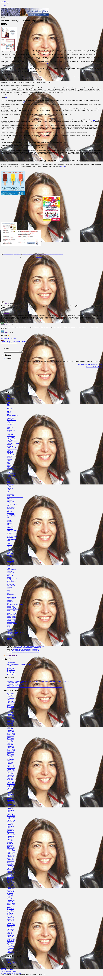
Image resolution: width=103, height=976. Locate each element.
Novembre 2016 (11, 852)
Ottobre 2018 (10, 819)
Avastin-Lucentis (11, 420)
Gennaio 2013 (10, 919)
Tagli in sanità (10, 594)
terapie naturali (11, 598)
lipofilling (9, 521)
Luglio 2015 (10, 875)
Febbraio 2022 (10, 763)
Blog (5, 5)
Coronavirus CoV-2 (12, 447)
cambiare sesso (11, 430)
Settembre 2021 (11, 771)
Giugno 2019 (10, 808)
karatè (8, 502)
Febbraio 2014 (10, 900)
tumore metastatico (12, 623)
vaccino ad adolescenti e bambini (54, 254)
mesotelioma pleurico (12, 536)
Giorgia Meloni (17, 254)
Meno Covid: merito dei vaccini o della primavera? (14, 341)
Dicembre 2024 (11, 717)
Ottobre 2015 (10, 871)
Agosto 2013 (10, 909)
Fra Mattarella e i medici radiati (15, 682)
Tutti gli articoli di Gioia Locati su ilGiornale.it (90, 364)
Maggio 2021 (10, 776)
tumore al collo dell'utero (13, 609)
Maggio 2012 (10, 930)
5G (8, 395)
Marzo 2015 (10, 881)
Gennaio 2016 (10, 866)
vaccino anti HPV (11, 630)
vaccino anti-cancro (12, 633)
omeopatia (9, 545)
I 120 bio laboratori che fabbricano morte (17, 684)
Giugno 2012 (10, 929)
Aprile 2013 (10, 914)
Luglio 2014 (10, 893)
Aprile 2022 (10, 760)
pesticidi (9, 555)
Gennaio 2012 (10, 936)
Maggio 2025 (10, 710)
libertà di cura (10, 513)
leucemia (9, 511)
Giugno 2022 (10, 757)
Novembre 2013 (11, 904)
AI (7, 401)
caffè (8, 428)
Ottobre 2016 (10, 853)
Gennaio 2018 (10, 832)
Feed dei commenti (12, 962)
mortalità (9, 542)
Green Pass (10, 485)
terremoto (9, 600)
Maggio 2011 (10, 948)
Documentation (11, 662)
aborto (8, 396)
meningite (9, 533)
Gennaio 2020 (10, 800)
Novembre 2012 (11, 922)
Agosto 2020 (10, 789)
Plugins (9, 665)
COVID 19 (10, 452)
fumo (8, 481)
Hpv (8, 491)
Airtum (9, 405)
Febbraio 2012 (10, 935)
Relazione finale (11, 667)
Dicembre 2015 (11, 868)
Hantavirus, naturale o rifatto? (14, 685)
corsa (8, 450)
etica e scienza (10, 469)
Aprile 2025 (10, 711)
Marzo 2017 (10, 846)
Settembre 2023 (11, 737)
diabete (9, 457)
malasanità (9, 523)
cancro (8, 431)
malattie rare (10, 526)
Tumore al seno (11, 614)
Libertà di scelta (11, 514)
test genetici (10, 601)
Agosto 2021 (10, 772)
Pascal (8, 552)
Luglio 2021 (10, 773)
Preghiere (9, 556)
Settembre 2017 (11, 837)
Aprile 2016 (10, 862)
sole (8, 582)
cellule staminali (11, 436)
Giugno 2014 (10, 894)
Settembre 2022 (11, 753)
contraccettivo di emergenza (14, 443)
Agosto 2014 (10, 891)
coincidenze (10, 440)
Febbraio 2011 (10, 952)
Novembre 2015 (11, 869)
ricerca (8, 566)
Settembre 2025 (11, 705)
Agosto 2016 (10, 856)
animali (9, 412)
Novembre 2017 (11, 834)
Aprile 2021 (10, 778)
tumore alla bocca (11, 616)
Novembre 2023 (11, 734)
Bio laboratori (10, 423)
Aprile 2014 (10, 897)
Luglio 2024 (10, 723)
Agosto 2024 (10, 721)
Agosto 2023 (10, 739)
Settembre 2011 (11, 942)
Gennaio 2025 (10, 715)
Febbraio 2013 (10, 917)
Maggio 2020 (10, 794)
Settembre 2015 (11, 872)
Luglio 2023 (10, 740)
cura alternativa (11, 454)
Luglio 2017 (10, 840)
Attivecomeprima (11, 417)
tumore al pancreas (12, 611)
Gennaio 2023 (10, 747)
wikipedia (9, 638)
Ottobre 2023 (10, 736)
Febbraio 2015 (10, 882)
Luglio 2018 (10, 823)
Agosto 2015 (10, 874)
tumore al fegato (11, 610)
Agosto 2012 (10, 926)
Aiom (8, 402)
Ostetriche (9, 549)
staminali (9, 587)
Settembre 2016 (11, 855)
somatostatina (10, 584)
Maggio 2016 (10, 861)
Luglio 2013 (10, 910)
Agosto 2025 (10, 707)
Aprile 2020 (10, 795)
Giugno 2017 (10, 842)
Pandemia (9, 550)
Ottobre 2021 (10, 769)
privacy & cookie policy (7, 969)
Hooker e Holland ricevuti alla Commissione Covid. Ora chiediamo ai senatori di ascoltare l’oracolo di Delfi (34, 687)
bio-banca (9, 424)
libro (8, 517)
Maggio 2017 (10, 843)
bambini (9, 421)
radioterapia (10, 565)
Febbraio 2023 (10, 746)
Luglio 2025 (10, 708)
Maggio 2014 (10, 896)
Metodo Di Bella (11, 539)
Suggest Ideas (10, 668)
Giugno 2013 (10, 912)
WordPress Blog (11, 673)
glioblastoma (10, 484)
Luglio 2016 (10, 858)
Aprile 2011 (10, 949)
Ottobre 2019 (10, 804)
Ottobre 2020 (10, 787)
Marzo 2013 (10, 916)
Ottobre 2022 (10, 752)
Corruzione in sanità (12, 449)
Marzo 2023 (10, 744)
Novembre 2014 (11, 887)
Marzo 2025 (10, 712)
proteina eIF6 (10, 561)
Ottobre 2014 (10, 888)
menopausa (10, 534)
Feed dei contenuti (11, 961)
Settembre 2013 (11, 907)
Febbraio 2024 (10, 730)
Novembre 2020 (11, 785)
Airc (8, 404)
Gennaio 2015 (10, 884)
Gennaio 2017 (10, 849)
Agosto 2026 (10, 694)
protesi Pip (9, 564)
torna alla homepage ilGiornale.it (9, 971)
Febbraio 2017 (10, 848)
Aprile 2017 (10, 845)
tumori (8, 625)
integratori (9, 498)
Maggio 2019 (10, 810)
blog (8, 425)
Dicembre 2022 (11, 749)
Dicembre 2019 (11, 801)
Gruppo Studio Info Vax (28, 254)
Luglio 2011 (10, 945)
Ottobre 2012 (10, 923)
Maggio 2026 (10, 698)
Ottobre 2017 (10, 836)
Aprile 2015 (10, 880)
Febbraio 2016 (10, 865)
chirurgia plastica (11, 439)
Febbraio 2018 (10, 830)
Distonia (9, 460)
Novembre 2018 (11, 817)
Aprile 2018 (10, 827)
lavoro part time (11, 507)
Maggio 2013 (10, 913)
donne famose (10, 463)
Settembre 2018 (11, 820)
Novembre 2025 (11, 704)
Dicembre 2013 (11, 903)
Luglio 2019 (10, 807)
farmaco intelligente (12, 475)
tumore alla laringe (11, 617)
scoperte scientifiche (12, 578)
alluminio (9, 409)
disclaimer (3, 968)
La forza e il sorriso (12, 504)
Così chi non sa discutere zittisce (9, 343)
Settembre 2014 (11, 890)
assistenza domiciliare (12, 415)
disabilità (9, 459)
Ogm (8, 543)
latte (8, 505)
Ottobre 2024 (10, 720)
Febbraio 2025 (10, 714)
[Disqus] (51, 279)
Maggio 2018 (10, 826)
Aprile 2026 (10, 699)
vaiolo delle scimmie (12, 635)
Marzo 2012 (10, 933)
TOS (8, 603)
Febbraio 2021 (10, 781)
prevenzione (10, 558)
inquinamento (10, 495)
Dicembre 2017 (11, 833)
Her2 (8, 489)
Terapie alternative (11, 597)
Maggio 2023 (10, 741)
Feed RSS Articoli (5, 973)
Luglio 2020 (10, 791)
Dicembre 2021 (11, 766)
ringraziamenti (10, 572)
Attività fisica (10, 418)
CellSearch (10, 434)
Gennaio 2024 (10, 731)
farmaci (9, 472)
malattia (9, 524)
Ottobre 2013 (10, 906)
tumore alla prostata (12, 619)
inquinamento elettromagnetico (15, 497)
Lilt (8, 518)
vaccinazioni (39, 257)
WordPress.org (11, 963)
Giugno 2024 (10, 724)
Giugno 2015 (10, 877)
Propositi (9, 559)
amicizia (9, 411)
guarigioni (9, 486)
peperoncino (10, 553)
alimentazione (10, 408)
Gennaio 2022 (10, 765)
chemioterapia (10, 437)
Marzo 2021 (10, 779)
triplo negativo (10, 606)
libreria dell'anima (11, 516)
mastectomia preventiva (13, 530)
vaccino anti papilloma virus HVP (15, 632)
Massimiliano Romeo (40, 254)
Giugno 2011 (10, 946)
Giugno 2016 (10, 859)
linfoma (9, 520)
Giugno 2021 (10, 775)
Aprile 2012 (10, 932)
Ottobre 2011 (10, 941)
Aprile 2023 (10, 743)
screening (9, 579)
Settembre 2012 (11, 925)
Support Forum (11, 670)
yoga (8, 639)
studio (8, 591)
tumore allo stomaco (12, 620)
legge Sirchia (10, 508)
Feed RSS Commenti (15, 973)
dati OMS (9, 456)
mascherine (10, 529)
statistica (9, 588)
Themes (9, 671)
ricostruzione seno (11, 569)
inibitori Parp (10, 494)
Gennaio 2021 (10, 782)
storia (8, 590)
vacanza (9, 626)
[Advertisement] (16, 379)
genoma (9, 482)
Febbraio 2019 (10, 813)
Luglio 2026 (10, 695)
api (8, 414)
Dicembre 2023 (11, 733)
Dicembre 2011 (11, 938)
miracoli (9, 540)
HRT (8, 492)
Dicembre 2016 (11, 850)
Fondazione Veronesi (12, 479)
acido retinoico (11, 398)
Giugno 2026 (10, 696)
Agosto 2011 (10, 944)
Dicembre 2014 (11, 885)
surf (8, 593)
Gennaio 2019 (10, 814)
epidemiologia (10, 466)
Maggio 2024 (10, 725)
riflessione (9, 571)
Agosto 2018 (10, 821)
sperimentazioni (11, 585)
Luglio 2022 (10, 756)
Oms (8, 546)
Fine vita (9, 478)
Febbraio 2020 (10, 798)
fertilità (9, 476)
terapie (8, 595)
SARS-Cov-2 (10, 575)
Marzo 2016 (10, 864)
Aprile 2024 (10, 727)
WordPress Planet (11, 674)
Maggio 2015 (10, 878)
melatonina (10, 532)
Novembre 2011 (11, 939)
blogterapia (10, 427)
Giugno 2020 (10, 792)
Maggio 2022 (10, 759)
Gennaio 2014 (10, 901)
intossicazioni (10, 501)
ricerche (9, 568)
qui (47, 63)
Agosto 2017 (10, 839)
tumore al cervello (11, 607)
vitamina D (10, 636)
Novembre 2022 (11, 750)
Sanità (8, 574)
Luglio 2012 (10, 928)
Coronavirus (10, 446)
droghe (9, 465)
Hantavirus (10, 488)
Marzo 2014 (10, 898)
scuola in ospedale (11, 581)
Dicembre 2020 (11, 784)
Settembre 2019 (11, 805)
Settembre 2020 (11, 788)
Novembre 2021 (11, 768)
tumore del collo (11, 622)
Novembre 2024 (11, 718)
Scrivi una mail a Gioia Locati (94, 367)
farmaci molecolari (11, 473)
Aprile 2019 (10, 811)
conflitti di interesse (12, 441)
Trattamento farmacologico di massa (16, 604)
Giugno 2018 (10, 824)
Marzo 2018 (10, 829)
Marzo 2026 (10, 701)
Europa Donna (11, 470)
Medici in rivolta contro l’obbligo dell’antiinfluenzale (30, 646)
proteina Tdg (10, 562)
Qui (44, 121)
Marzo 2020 (10, 797)
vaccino (9, 629)
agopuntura (10, 399)
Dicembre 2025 (11, 702)
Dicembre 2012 (11, 920)
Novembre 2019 (11, 803)
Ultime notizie (11, 655)
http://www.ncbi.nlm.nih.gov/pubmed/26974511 (19, 664)
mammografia (10, 527)
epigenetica (10, 468)
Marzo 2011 (10, 951)
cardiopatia (10, 433)
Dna (8, 462)
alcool (8, 407)
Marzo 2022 (10, 762)
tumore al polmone (12, 613)
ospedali (9, 548)
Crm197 (9, 453)
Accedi (9, 959)
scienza (9, 577)
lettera (8, 510)
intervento (9, 500)
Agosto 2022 (10, 755)
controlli (9, 444)
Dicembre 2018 (11, 816)
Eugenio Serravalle (8, 254)
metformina (10, 537)
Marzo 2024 (10, 728)
